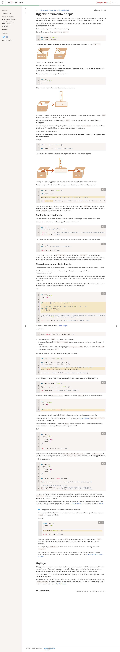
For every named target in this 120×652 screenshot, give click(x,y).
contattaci (47, 650)
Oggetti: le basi (6, 13)
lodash (101, 504)
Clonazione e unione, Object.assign (54, 264)
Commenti (44, 590)
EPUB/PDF (103, 3)
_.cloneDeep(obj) (76, 504)
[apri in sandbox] (104, 189)
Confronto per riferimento (49, 215)
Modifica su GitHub (7, 40)
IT (2, 4)
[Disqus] (71, 615)
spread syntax (84, 418)
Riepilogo (41, 563)
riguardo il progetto (49, 648)
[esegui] (102, 189)
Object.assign (62, 326)
